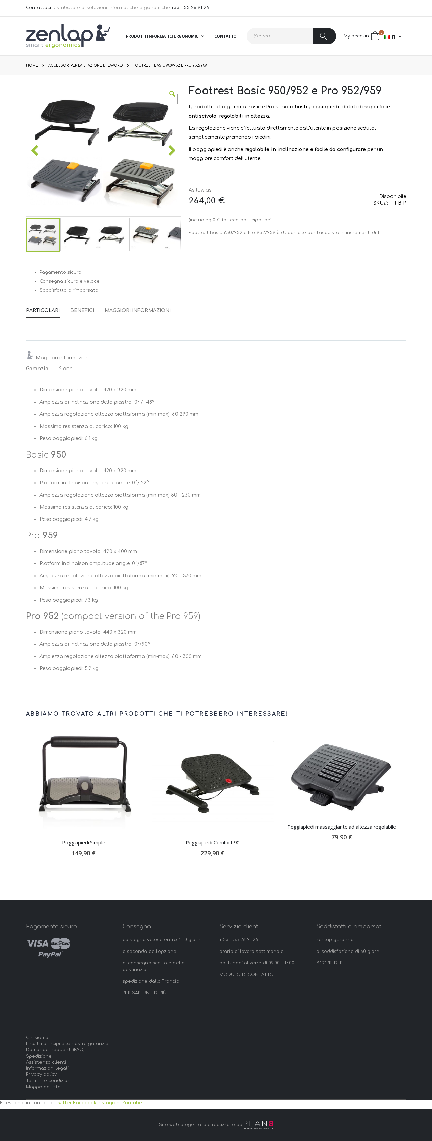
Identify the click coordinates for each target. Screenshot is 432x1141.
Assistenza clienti (46, 1062)
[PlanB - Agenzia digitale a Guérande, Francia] (258, 1125)
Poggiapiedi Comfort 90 (213, 842)
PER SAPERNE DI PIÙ (144, 993)
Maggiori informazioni (138, 310)
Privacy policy (41, 1074)
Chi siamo (37, 1037)
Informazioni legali (47, 1068)
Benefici (82, 310)
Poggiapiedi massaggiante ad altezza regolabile (341, 826)
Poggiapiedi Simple (83, 842)
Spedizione (39, 1056)
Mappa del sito (43, 1087)
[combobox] (291, 36)
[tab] (48, 309)
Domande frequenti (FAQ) (55, 1049)
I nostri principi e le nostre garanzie (67, 1043)
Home (32, 65)
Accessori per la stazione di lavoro (85, 65)
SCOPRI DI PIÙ (331, 963)
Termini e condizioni (49, 1080)
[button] (172, 98)
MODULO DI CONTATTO (246, 974)
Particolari (43, 310)
